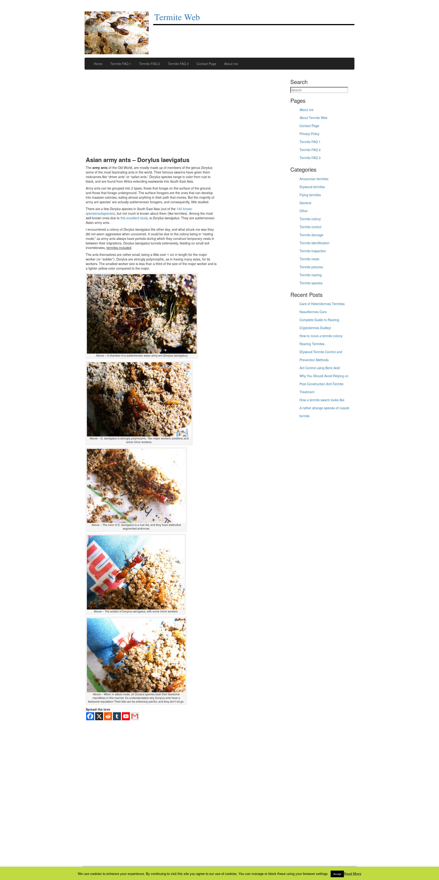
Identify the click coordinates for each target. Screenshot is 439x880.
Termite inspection (313, 251)
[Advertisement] (151, 115)
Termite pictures (311, 267)
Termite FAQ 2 (149, 63)
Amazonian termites (314, 178)
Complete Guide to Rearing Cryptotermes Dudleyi (319, 323)
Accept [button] (337, 874)
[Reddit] (108, 716)
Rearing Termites (312, 343)
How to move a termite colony (321, 335)
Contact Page (206, 63)
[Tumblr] (117, 716)
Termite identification (314, 243)
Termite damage (311, 235)
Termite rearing (311, 275)
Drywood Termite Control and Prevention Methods (321, 355)
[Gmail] (135, 716)
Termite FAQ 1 (120, 63)
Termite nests (309, 259)
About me (230, 63)
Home (97, 63)
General (305, 202)
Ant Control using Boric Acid (320, 368)
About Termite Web (313, 117)
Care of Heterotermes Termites (322, 303)
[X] (99, 716)
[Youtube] (126, 716)
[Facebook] (90, 716)
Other (304, 210)
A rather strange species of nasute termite (324, 412)
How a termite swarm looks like (322, 400)
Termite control (310, 227)
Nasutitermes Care (313, 311)
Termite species (311, 283)
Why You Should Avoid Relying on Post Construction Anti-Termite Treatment (324, 384)
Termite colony (310, 219)
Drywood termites (312, 186)
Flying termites (310, 194)
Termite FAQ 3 (178, 63)
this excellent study (134, 218)
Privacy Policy (309, 133)
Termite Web (177, 17)
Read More (352, 873)
